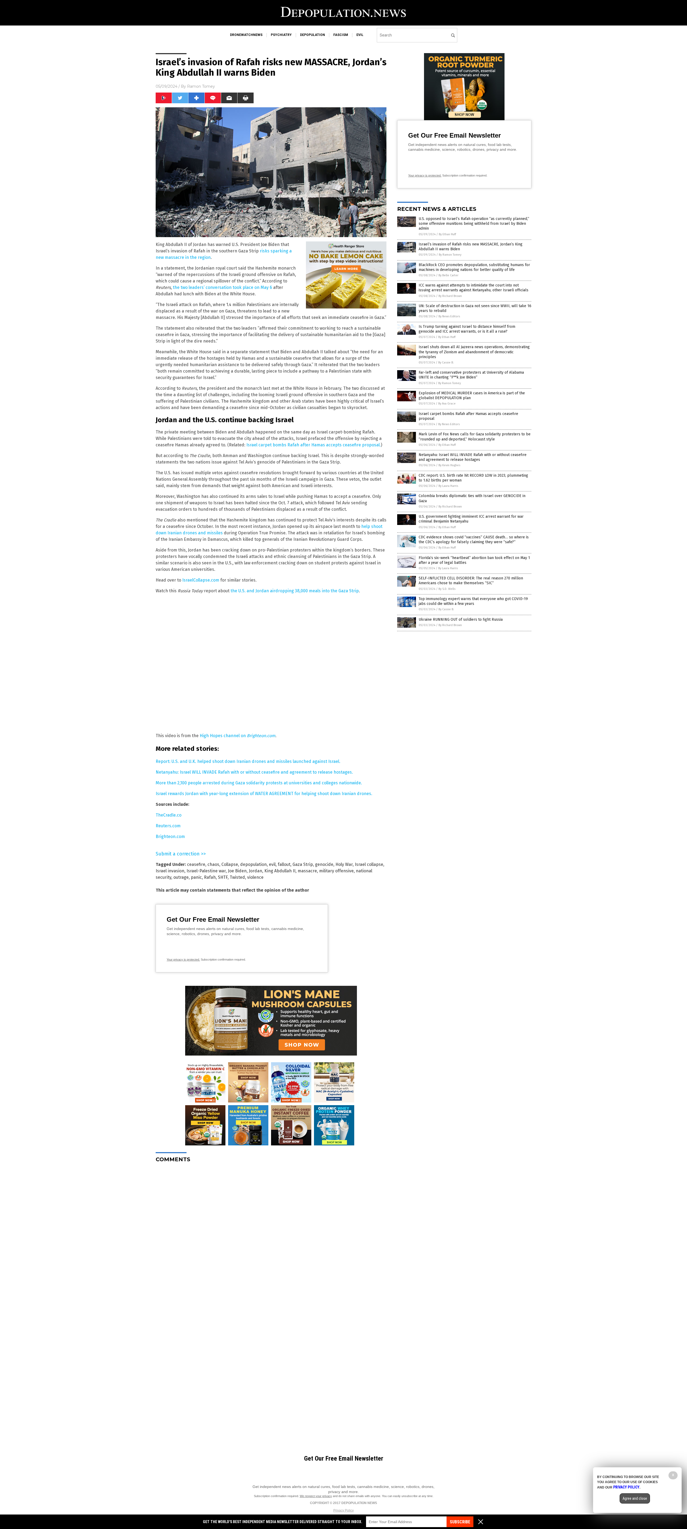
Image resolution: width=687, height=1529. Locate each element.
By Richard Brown (450, 296)
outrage (181, 877)
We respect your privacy (316, 1496)
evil (359, 35)
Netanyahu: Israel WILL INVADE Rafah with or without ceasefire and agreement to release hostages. (254, 772)
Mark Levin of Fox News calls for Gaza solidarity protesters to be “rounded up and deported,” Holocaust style (475, 436)
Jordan (255, 870)
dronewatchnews (246, 35)
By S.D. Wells (446, 589)
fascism (340, 35)
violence (255, 877)
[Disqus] (271, 1234)
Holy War (344, 864)
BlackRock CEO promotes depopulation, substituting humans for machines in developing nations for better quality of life (474, 267)
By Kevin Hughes (449, 465)
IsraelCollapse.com (200, 580)
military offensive (336, 870)
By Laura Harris (448, 486)
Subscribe (460, 1521)
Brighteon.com (170, 836)
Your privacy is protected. (183, 959)
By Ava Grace (447, 403)
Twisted (237, 877)
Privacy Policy (343, 1510)
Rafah (210, 877)
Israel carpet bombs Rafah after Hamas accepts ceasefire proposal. (313, 444)
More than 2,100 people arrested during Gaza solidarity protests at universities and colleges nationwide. (259, 782)
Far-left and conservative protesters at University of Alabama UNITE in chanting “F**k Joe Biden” (471, 375)
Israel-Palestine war (206, 870)
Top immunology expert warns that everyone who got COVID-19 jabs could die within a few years (473, 601)
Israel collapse (369, 864)
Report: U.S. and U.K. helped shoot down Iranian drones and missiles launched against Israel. (248, 761)
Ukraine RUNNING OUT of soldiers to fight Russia (461, 619)
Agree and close (635, 1498)
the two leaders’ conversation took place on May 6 (222, 287)
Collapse (229, 864)
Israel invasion (170, 870)
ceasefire (196, 864)
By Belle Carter (448, 275)
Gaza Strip (303, 864)
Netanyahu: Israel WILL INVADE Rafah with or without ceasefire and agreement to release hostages (473, 457)
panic (196, 877)
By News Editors (449, 316)
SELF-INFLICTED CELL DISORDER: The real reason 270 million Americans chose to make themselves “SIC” (471, 580)
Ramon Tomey (201, 86)
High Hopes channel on (237, 735)
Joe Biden (237, 870)
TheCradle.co (168, 815)
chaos (213, 864)
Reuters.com (168, 825)
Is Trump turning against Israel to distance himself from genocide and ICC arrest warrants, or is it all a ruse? (467, 329)
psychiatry (281, 35)
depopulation (312, 35)
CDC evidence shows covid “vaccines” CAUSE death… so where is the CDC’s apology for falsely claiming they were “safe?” (474, 539)
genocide (324, 864)
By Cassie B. (446, 362)
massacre (307, 870)
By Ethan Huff (447, 234)
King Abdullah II (279, 870)
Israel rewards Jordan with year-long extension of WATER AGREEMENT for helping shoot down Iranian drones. (264, 793)
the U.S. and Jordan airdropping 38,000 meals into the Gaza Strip (295, 590)
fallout (284, 864)
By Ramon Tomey (450, 254)
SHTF (223, 877)
